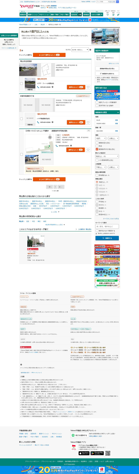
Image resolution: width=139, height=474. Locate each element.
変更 (116, 120)
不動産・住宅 (23, 434)
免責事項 (84, 461)
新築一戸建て (55, 14)
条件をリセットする (114, 63)
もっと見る (54, 212)
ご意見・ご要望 (93, 461)
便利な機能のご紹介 (95, 436)
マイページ (109, 79)
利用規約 (60, 461)
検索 (117, 1)
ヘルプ (93, 1)
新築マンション (33, 14)
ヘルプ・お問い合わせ (107, 461)
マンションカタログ (25, 445)
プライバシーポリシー (32, 461)
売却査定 (86, 14)
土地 (79, 14)
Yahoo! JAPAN (85, 1)
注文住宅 (74, 14)
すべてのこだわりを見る (111, 219)
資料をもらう (76, 87)
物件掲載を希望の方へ (72, 461)
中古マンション (44, 14)
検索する (108, 238)
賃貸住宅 (23, 14)
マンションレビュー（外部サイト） (65, 411)
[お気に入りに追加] (88, 87)
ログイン (43, 8)
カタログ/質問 (95, 14)
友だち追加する (81, 435)
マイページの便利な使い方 (9, 48)
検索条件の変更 (101, 112)
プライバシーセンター (48, 461)
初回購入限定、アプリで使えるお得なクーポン (62, 8)
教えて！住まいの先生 (42, 445)
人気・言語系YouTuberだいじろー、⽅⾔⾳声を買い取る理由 (38, 2)
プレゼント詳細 (33, 352)
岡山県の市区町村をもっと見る (54, 224)
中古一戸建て (65, 14)
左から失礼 (112, 1)
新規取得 (53, 6)
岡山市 (21, 221)
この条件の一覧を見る (84, 229)
